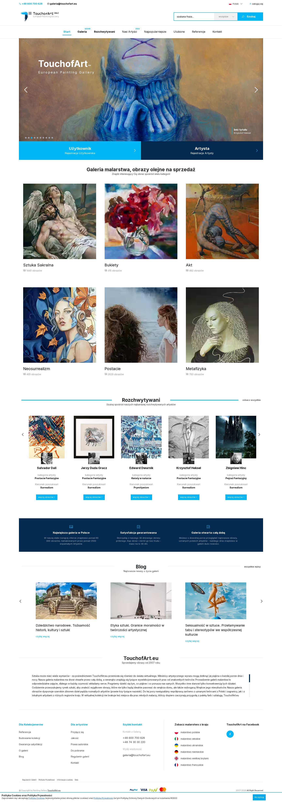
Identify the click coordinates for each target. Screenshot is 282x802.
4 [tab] (34, 138)
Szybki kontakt (132, 724)
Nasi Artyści (129, 31)
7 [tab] (43, 138)
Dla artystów (79, 724)
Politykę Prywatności (103, 798)
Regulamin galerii (80, 756)
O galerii (23, 750)
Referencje (198, 31)
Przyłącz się (77, 732)
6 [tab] (40, 138)
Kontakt (217, 31)
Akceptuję (259, 797)
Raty (76, 780)
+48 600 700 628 (31, 3)
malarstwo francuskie (192, 764)
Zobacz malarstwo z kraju (191, 724)
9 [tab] (49, 138)
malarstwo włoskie (190, 738)
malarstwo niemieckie (192, 751)
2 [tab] (29, 138)
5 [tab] (37, 138)
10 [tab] (52, 138)
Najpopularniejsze (155, 31)
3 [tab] (31, 138)
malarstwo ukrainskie (192, 745)
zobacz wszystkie (252, 400)
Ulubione (179, 31)
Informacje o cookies (65, 780)
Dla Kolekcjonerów (31, 724)
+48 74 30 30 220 (134, 742)
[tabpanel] (141, 89)
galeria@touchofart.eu (63, 3)
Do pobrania (77, 750)
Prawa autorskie (79, 744)
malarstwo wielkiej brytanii (195, 758)
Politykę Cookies (36, 798)
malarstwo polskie (190, 732)
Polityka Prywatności (47, 780)
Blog (21, 756)
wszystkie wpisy (252, 566)
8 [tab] (46, 138)
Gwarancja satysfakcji (30, 744)
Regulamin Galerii (29, 780)
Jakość (75, 738)
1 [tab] (26, 138)
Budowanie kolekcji (29, 738)
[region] (141, 685)
